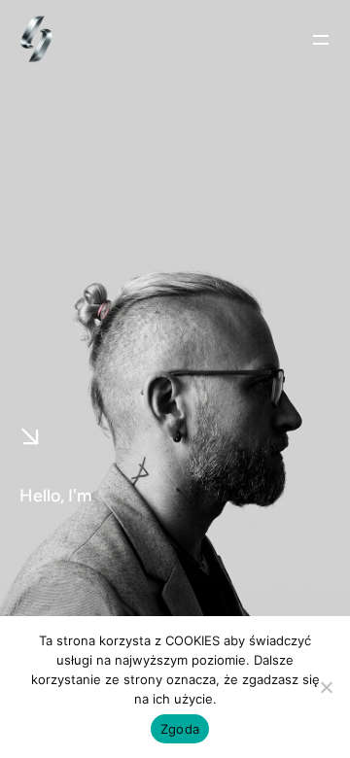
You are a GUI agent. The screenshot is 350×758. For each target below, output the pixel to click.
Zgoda (179, 729)
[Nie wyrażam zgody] (325, 687)
